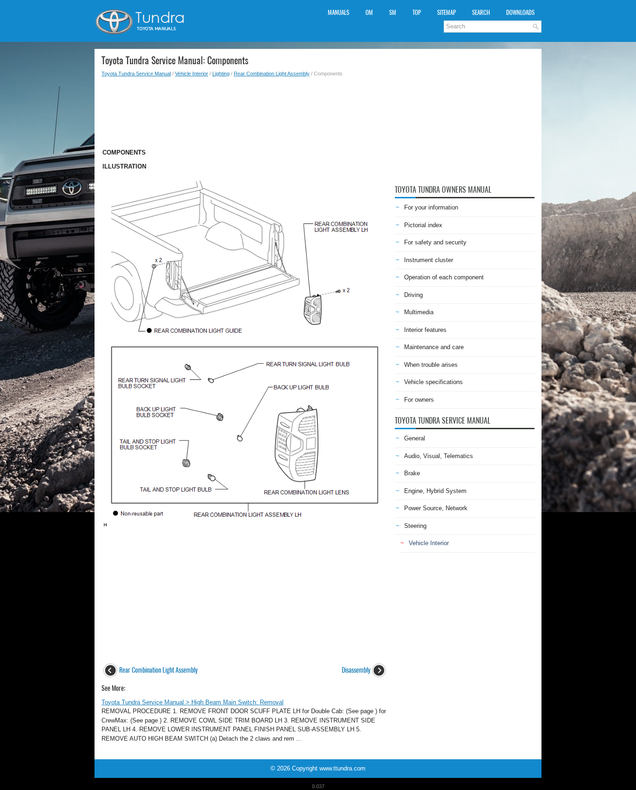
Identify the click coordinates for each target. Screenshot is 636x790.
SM (392, 12)
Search (481, 12)
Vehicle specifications (433, 381)
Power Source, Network (435, 508)
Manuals (338, 12)
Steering (415, 525)
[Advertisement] (244, 110)
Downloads (520, 12)
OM (369, 12)
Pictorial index (423, 225)
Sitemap (446, 12)
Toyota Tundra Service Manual (136, 73)
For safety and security (435, 242)
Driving (413, 294)
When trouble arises (431, 364)
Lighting (221, 73)
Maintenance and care (434, 347)
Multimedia (418, 312)
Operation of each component (444, 277)
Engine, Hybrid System (435, 490)
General (414, 438)
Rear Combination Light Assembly (272, 73)
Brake (412, 473)
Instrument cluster (428, 260)
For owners (419, 399)
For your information (431, 207)
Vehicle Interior (191, 73)
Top (417, 12)
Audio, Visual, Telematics (438, 455)
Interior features (425, 329)
